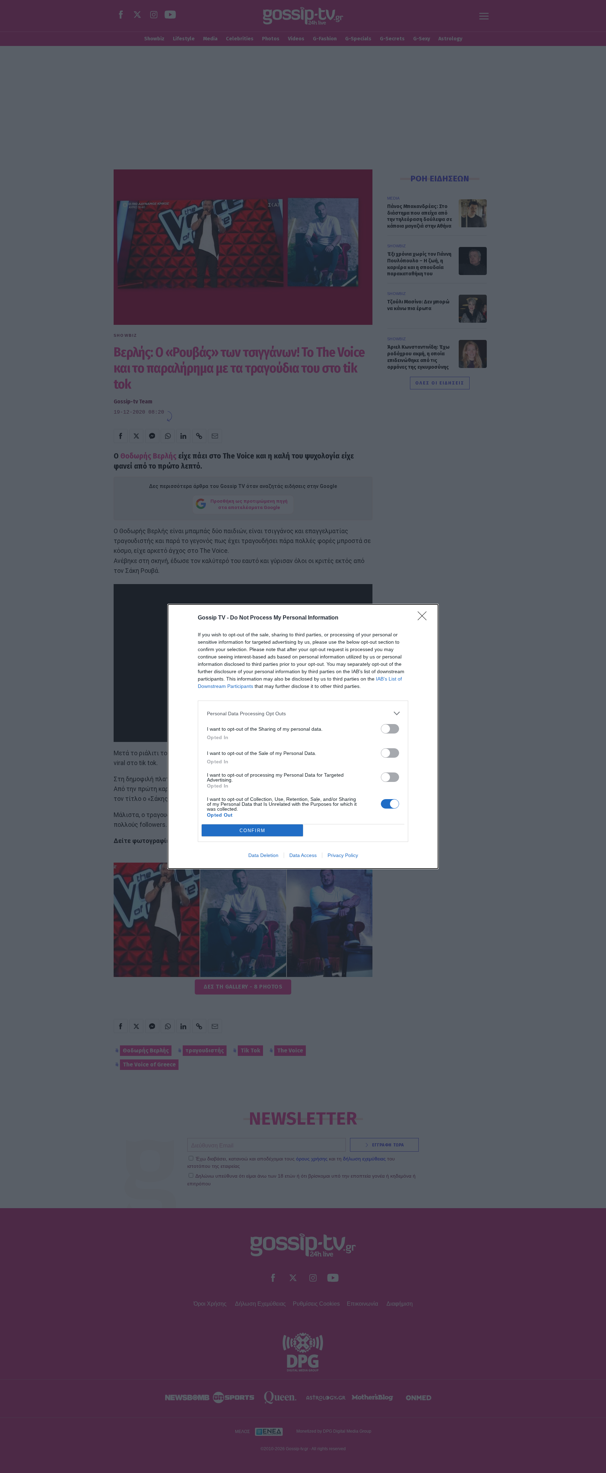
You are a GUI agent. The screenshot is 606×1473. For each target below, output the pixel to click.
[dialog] (303, 736)
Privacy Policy (343, 855)
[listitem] (303, 713)
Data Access (303, 855)
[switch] (390, 729)
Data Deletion (263, 855)
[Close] (424, 618)
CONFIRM (252, 830)
